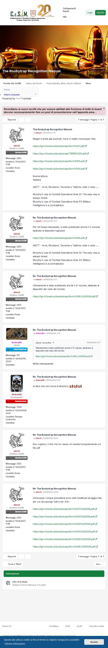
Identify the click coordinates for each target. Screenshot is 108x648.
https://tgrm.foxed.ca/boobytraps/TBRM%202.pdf (59, 153)
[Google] (20, 626)
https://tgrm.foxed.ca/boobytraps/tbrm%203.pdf (58, 161)
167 (18, 355)
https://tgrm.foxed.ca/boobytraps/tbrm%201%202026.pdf (63, 509)
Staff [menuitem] (68, 626)
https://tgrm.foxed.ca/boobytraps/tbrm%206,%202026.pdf (64, 296)
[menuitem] (71, 10)
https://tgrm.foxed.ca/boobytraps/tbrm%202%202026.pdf (63, 516)
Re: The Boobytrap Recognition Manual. (54, 217)
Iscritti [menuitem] (79, 626)
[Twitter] (15, 626)
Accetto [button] (94, 642)
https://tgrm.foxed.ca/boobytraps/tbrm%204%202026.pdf (64, 531)
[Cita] (99, 130)
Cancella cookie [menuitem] (96, 626)
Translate (26, 98)
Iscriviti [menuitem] (100, 12)
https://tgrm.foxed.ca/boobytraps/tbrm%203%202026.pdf (63, 524)
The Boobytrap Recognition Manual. (52, 129)
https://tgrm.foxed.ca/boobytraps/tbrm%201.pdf (58, 146)
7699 (19, 407)
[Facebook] (13, 626)
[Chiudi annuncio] (104, 108)
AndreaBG (17, 342)
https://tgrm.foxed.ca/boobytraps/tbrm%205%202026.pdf (63, 539)
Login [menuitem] (90, 12)
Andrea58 (17, 394)
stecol (17, 145)
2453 (19, 158)
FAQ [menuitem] (65, 17)
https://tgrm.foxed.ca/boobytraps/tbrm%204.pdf (59, 168)
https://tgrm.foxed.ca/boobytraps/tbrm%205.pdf (58, 238)
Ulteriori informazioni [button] (14, 643)
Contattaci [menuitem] (53, 626)
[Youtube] (17, 626)
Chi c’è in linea (20, 582)
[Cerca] (30, 89)
